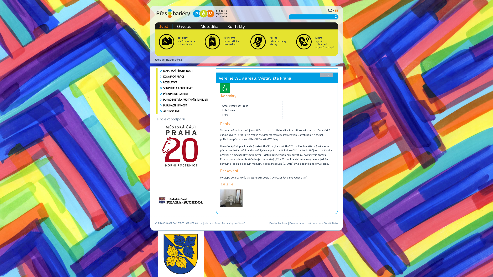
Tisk (326, 75)
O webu (184, 26)
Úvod (163, 26)
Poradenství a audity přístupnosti (185, 99)
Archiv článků (172, 111)
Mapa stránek (212, 223)
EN (336, 10)
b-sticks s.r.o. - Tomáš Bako (322, 223)
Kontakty (236, 26)
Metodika (209, 26)
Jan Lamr (283, 223)
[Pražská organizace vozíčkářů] (210, 14)
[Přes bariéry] (173, 13)
